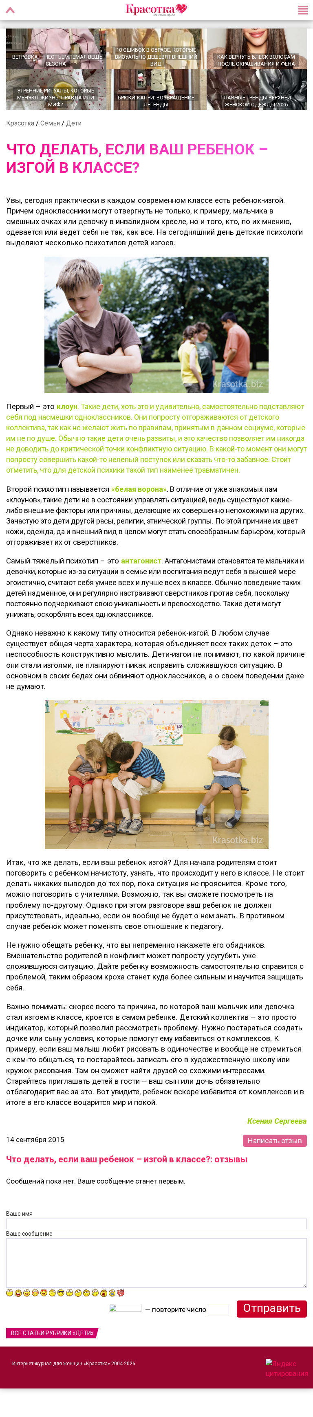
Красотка (20, 123)
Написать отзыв (275, 1140)
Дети (74, 123)
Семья (50, 123)
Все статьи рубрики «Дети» (52, 1333)
